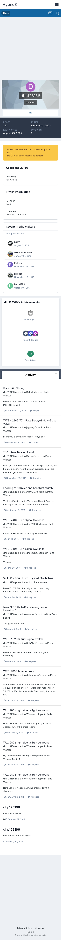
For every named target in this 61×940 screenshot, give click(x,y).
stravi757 (31, 491)
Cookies (39, 928)
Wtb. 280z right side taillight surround (26, 710)
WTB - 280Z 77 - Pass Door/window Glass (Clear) (29, 422)
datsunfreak (32, 675)
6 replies (36, 478)
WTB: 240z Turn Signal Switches (23, 520)
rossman (30, 614)
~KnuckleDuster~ (23, 252)
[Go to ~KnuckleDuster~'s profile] (10, 254)
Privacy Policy (24, 928)
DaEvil (29, 392)
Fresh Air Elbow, (13, 388)
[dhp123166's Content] (30, 113)
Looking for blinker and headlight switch (28, 488)
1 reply (35, 410)
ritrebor (18, 274)
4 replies (31, 661)
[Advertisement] (30, 49)
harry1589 (19, 284)
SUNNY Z (31, 643)
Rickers (18, 263)
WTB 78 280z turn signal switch (23, 639)
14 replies (32, 629)
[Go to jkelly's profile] (10, 243)
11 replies (36, 510)
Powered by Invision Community (30, 935)
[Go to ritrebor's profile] (10, 275)
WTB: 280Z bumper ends (18, 671)
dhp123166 (9, 392)
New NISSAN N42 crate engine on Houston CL (25, 609)
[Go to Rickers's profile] (10, 264)
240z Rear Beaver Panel (18, 452)
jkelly (17, 242)
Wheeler (31, 714)
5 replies (34, 700)
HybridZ (9, 4)
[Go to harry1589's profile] (10, 286)
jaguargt (30, 427)
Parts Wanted (41, 582)
